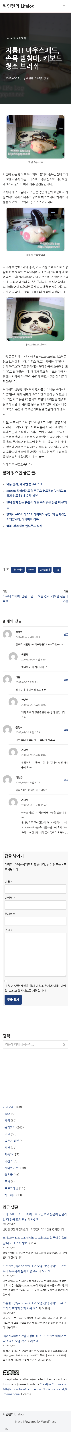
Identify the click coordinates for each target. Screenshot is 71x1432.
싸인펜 (29, 78)
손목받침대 (45, 570)
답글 (66, 634)
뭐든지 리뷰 (12, 1140)
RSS (5, 1428)
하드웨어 (10, 1195)
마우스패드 (18, 570)
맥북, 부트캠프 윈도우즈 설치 (24, 526)
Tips (7, 1113)
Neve (18, 1421)
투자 (7, 1181)
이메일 (10, 897)
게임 (7, 1120)
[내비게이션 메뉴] (64, 6)
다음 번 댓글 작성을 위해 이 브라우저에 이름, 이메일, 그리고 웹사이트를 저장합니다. (35, 988)
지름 (57, 570)
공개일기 (21, 38)
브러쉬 (31, 570)
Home (9, 38)
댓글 (9, 930)
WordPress (48, 1421)
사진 (7, 1147)
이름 (9, 881)
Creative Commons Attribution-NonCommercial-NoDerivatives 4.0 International (35, 1389)
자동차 (9, 1154)
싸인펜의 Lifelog (13, 1414)
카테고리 (8, 1107)
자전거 (9, 1161)
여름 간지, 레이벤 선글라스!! (24, 484)
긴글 (7, 1134)
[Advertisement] (35, 543)
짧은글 (9, 1174)
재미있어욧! (12, 1168)
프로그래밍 (11, 1188)
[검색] (64, 1044)
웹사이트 (10, 913)
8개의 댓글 (43, 78)
